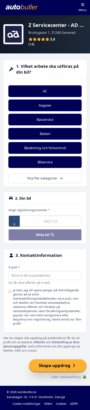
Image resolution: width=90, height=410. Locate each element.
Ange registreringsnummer (29, 210)
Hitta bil (43, 234)
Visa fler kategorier (42, 178)
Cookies (61, 404)
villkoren (39, 342)
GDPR (74, 404)
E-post (14, 267)
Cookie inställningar (27, 404)
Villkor (48, 404)
